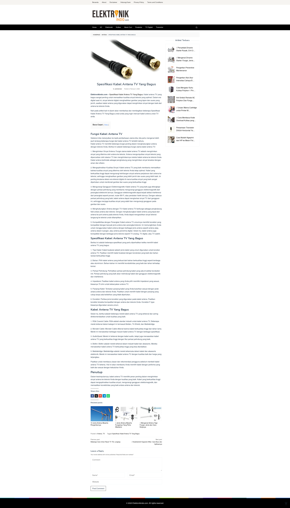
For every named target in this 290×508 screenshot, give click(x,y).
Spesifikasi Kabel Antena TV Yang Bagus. (126, 94)
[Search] (196, 27)
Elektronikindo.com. (141, 503)
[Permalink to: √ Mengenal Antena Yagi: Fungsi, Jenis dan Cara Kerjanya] (151, 413)
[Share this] (92, 396)
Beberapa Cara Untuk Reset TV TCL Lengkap (105, 440)
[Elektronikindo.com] (111, 15)
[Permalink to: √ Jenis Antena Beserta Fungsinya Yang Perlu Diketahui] (126, 413)
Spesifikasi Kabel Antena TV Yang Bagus (126, 434)
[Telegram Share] (104, 396)
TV (104, 434)
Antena (99, 434)
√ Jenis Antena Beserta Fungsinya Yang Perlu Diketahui (123, 425)
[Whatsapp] (108, 396)
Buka (106, 125)
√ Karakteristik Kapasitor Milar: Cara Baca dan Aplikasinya (147, 441)
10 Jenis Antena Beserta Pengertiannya (99, 424)
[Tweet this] (96, 396)
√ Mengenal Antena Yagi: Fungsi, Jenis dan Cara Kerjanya (149, 425)
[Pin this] (100, 396)
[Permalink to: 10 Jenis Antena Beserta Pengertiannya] (102, 413)
